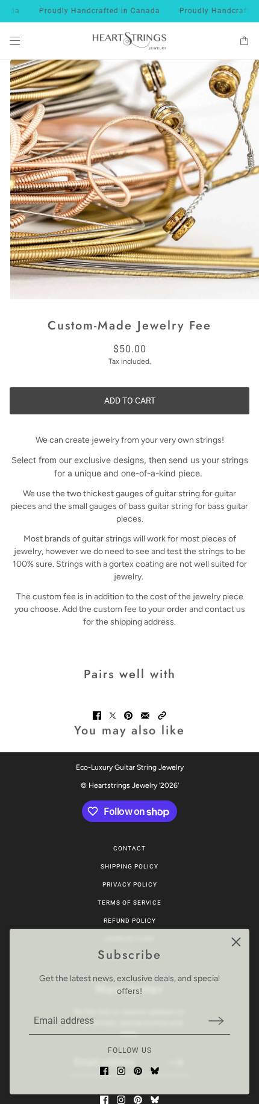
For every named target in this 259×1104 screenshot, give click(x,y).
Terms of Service (129, 902)
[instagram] (121, 1070)
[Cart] (244, 41)
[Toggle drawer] (15, 41)
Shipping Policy (129, 866)
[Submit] (216, 1020)
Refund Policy (130, 920)
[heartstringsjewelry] (129, 41)
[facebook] (104, 1070)
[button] (162, 715)
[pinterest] (138, 1070)
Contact (129, 848)
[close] (236, 942)
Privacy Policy (129, 884)
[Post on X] (112, 715)
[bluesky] (154, 1070)
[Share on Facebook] (97, 715)
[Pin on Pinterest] (128, 715)
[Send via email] (145, 715)
